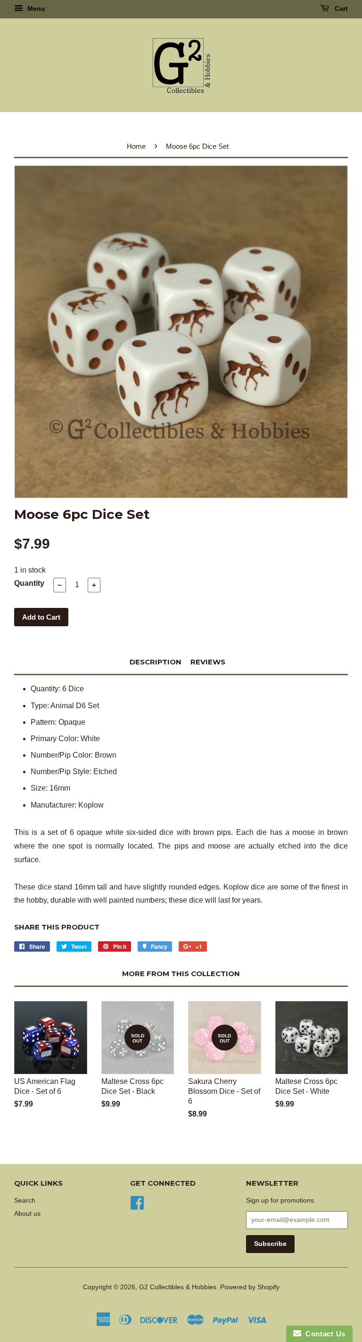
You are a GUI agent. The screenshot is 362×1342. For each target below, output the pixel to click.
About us (27, 1213)
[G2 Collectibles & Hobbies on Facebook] (137, 1201)
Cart (340, 8)
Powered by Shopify (250, 1287)
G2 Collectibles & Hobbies (177, 1287)
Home (136, 146)
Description (155, 661)
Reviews (207, 661)
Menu (35, 8)
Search (24, 1200)
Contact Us (323, 1334)
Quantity (29, 583)
